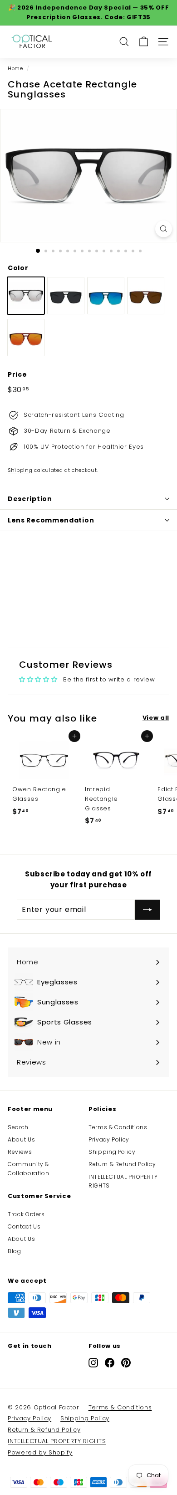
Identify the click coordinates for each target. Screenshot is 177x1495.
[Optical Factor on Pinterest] (126, 1362)
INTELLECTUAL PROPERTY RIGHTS (123, 1181)
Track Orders (26, 1214)
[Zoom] (163, 228)
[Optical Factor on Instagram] (93, 1362)
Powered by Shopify (40, 1452)
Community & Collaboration (28, 1168)
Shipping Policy (112, 1152)
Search (18, 1127)
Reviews (20, 1152)
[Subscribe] (147, 910)
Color (18, 267)
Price (17, 374)
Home (15, 68)
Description (30, 498)
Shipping (20, 470)
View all (156, 717)
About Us (21, 1139)
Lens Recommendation (51, 520)
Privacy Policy (108, 1139)
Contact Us (24, 1226)
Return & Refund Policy (122, 1164)
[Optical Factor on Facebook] (109, 1362)
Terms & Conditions (118, 1127)
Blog (14, 1251)
